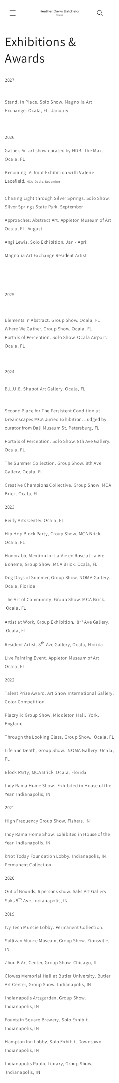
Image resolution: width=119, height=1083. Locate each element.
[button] (13, 13)
